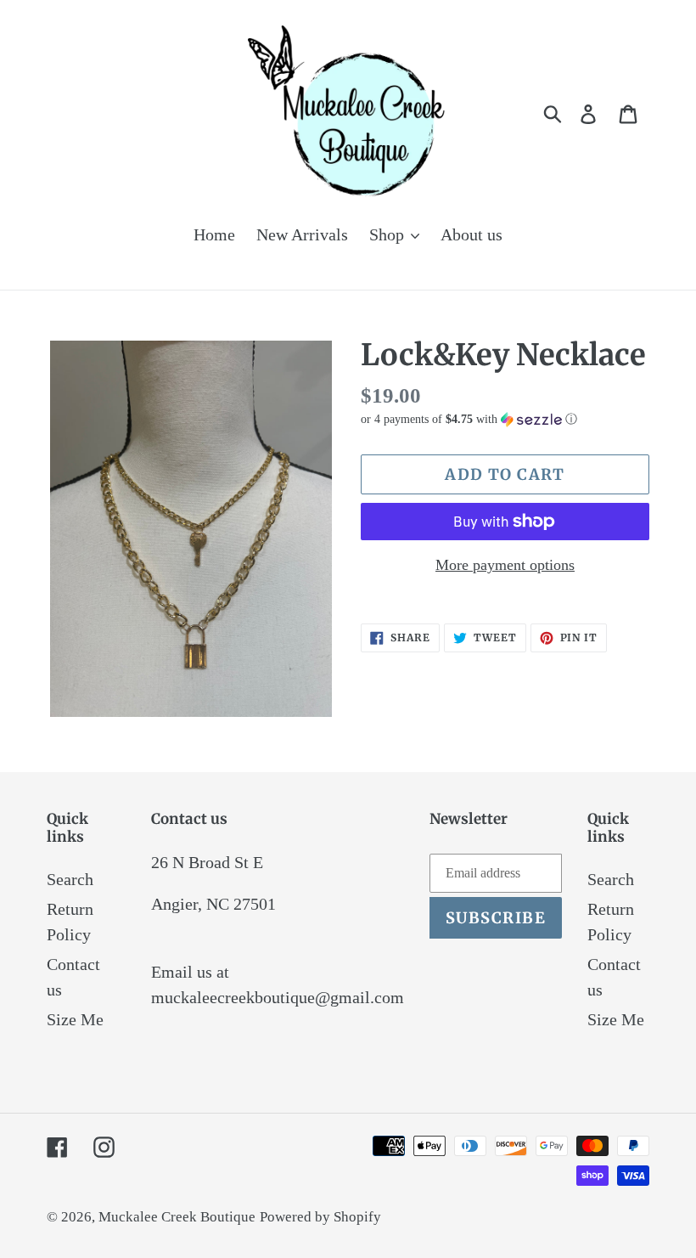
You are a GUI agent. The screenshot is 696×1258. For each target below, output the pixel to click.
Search (70, 879)
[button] (505, 419)
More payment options (505, 564)
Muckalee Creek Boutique (176, 1217)
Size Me (75, 1019)
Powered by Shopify (320, 1217)
